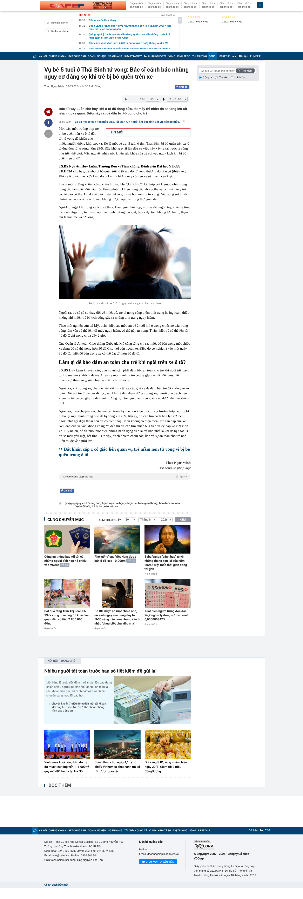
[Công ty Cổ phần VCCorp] (226, 845)
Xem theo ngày (110, 520)
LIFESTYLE (224, 56)
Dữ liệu (243, 56)
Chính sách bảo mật (56, 884)
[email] (48, 134)
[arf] (125, 481)
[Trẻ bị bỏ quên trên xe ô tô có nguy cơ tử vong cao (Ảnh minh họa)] (125, 262)
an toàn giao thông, (146, 503)
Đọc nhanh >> (168, 15)
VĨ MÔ (171, 56)
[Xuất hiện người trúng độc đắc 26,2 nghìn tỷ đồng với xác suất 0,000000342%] (167, 593)
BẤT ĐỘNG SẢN (77, 56)
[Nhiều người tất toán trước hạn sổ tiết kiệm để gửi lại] (152, 700)
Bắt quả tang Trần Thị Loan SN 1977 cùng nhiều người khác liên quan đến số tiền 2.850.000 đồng (66, 617)
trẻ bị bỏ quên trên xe (105, 506)
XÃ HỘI (43, 56)
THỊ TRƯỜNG (199, 56)
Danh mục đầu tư (60, 31)
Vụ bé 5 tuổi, (83, 506)
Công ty (207, 77)
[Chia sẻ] (48, 123)
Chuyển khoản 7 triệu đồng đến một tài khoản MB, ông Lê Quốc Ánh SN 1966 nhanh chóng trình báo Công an (79, 707)
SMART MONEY (133, 56)
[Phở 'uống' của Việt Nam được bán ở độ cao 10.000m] (117, 539)
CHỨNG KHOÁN (57, 56)
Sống (98, 86)
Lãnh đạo (240, 77)
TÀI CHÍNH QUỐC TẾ (155, 56)
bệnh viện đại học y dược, (117, 503)
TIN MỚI (116, 132)
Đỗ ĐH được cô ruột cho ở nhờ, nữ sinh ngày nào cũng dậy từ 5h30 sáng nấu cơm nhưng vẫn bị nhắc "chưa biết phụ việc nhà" (117, 617)
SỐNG (212, 56)
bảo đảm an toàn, (170, 503)
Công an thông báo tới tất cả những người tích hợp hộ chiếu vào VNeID (65, 561)
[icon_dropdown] (260, 5)
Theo (124, 476)
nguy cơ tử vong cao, (88, 503)
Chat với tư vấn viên (160, 861)
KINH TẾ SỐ (183, 56)
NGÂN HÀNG (115, 56)
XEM (183, 519)
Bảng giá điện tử (59, 22)
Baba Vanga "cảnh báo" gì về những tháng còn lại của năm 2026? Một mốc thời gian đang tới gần (165, 563)
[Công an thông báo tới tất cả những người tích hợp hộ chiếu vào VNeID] (67, 539)
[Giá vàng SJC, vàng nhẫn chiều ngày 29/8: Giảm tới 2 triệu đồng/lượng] (168, 744)
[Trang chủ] (35, 56)
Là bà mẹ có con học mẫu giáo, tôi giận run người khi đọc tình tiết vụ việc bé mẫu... (128, 122)
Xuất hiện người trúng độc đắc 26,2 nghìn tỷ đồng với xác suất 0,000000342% (166, 615)
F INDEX (255, 56)
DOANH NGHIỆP (97, 56)
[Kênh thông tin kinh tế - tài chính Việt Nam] (83, 5)
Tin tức (223, 77)
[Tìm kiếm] (245, 70)
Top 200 (265, 830)
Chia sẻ (183, 86)
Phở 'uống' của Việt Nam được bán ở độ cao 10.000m (115, 559)
